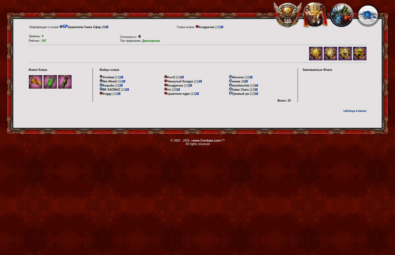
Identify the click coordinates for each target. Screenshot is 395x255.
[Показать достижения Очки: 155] (288, 15)
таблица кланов (354, 111)
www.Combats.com (206, 140)
